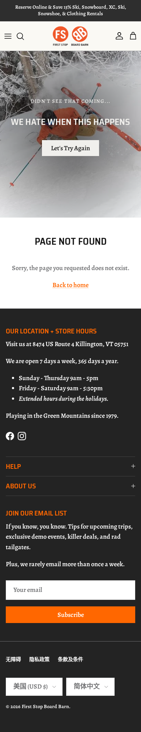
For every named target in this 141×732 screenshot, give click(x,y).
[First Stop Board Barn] (70, 36)
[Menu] (8, 36)
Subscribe (70, 614)
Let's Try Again (70, 148)
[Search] (24, 36)
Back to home (70, 285)
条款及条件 (70, 659)
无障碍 (13, 659)
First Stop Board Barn (45, 706)
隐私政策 (39, 659)
